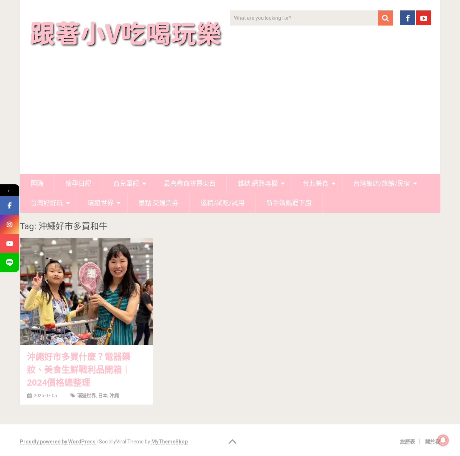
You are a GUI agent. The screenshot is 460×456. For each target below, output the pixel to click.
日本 (102, 395)
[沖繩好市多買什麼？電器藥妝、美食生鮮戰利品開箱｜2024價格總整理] (86, 291)
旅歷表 (407, 442)
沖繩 (114, 395)
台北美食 (315, 183)
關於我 (432, 442)
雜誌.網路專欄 (258, 183)
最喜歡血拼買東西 (190, 183)
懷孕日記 (78, 183)
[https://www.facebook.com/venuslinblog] (9, 205)
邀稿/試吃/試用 (222, 203)
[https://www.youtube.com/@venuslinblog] (9, 243)
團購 (37, 183)
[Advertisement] (230, 120)
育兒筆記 (126, 183)
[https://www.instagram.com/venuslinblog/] (9, 224)
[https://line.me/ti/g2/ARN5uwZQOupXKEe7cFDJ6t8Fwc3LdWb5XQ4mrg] (9, 262)
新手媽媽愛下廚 (289, 203)
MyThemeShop (169, 442)
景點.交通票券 (158, 203)
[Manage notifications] (443, 440)
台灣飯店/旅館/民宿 (381, 183)
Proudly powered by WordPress (58, 442)
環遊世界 (101, 203)
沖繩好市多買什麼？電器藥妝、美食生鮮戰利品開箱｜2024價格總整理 (78, 370)
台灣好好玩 (47, 203)
